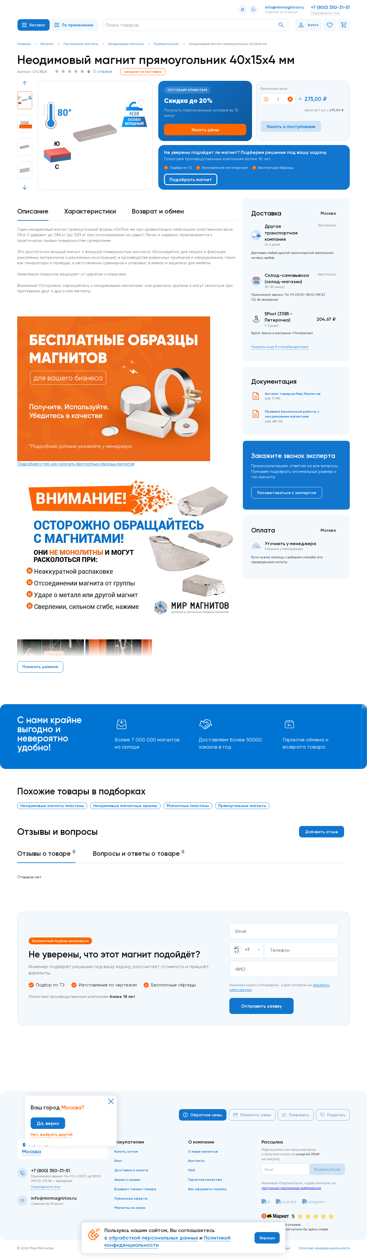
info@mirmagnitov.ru (284, 7)
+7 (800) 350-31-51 (330, 7)
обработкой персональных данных (153, 1238)
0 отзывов (102, 71)
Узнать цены (205, 129)
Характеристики (90, 211)
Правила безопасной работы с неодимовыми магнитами (292, 413)
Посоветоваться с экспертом (286, 492)
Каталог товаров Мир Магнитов (293, 393)
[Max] (242, 9)
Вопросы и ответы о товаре (138, 853)
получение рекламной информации (291, 1188)
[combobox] (246, 950)
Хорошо (267, 1237)
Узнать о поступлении (290, 126)
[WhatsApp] (253, 9)
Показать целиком (40, 666)
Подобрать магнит (190, 179)
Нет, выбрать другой (52, 1134)
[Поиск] (281, 25)
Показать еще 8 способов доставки (280, 346)
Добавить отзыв (321, 831)
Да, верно (48, 1123)
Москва (31, 1152)
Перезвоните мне (325, 13)
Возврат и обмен (158, 211)
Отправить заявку (261, 1006)
